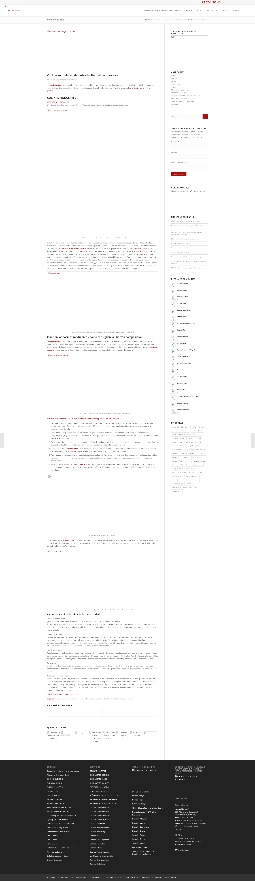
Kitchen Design (138, 795)
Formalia (175, 465)
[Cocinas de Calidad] (150, 738)
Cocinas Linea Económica (100, 827)
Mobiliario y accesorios (180, 90)
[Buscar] (247, 10)
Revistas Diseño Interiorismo (65, 80)
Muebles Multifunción (180, 92)
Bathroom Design (139, 804)
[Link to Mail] (248, 2)
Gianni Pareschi (186, 465)
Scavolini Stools (138, 839)
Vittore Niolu (176, 491)
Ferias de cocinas (199, 461)
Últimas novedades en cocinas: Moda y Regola (185, 221)
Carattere (201, 427)
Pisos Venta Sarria (54, 852)
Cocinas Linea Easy (97, 831)
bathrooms (185, 427)
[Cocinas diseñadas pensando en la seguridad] (123, 738)
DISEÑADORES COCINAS (99, 775)
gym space (198, 465)
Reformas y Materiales (180, 98)
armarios (175, 427)
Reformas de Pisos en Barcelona (103, 803)
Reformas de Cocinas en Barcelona (104, 795)
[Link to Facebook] (224, 2)
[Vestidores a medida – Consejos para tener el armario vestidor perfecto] (54, 738)
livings (181, 469)
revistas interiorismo (118, 699)
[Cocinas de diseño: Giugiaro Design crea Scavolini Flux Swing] (67, 738)
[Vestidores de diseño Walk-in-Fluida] (137, 738)
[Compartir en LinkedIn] (130, 712)
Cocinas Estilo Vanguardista (101, 819)
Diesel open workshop (180, 450)
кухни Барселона (139, 847)
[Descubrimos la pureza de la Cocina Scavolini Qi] (81, 738)
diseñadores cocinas (179, 453)
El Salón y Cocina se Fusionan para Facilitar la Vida (187, 268)
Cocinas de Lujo (96, 835)
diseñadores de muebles (181, 457)
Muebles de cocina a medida (101, 856)
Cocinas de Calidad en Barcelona (60, 823)
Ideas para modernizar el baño (180, 243)
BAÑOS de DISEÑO (54, 783)
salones (181, 480)
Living (173, 87)
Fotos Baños (52, 839)
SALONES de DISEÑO (55, 787)
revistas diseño (103, 699)
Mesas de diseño (54, 791)
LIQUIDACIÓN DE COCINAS (100, 791)
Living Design (137, 800)
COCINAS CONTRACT (98, 771)
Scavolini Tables (138, 835)
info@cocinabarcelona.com (192, 820)
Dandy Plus (190, 446)
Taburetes (189, 484)
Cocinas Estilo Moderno (99, 807)
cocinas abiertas (197, 431)
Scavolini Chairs (138, 831)
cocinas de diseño (194, 438)
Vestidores (175, 104)
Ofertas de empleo (54, 860)
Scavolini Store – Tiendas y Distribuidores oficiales (143, 852)
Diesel (199, 446)
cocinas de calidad (178, 438)
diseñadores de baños (197, 453)
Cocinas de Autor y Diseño (57, 827)
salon (174, 480)
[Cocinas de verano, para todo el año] (95, 738)
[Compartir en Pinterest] (112, 712)
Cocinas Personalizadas (99, 852)
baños (194, 427)
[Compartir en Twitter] (75, 712)
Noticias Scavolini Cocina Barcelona (185, 95)
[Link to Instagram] (232, 2)
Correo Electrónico (179, 162)
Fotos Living (51, 844)
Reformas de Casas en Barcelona (103, 799)
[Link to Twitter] (228, 2)
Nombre (175, 142)
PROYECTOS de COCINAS (100, 787)
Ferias (173, 81)
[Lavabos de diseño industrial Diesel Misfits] (2, 440)
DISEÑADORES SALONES (99, 783)
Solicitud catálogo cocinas (57, 856)
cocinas (58, 699)
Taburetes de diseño (55, 799)
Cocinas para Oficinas (98, 844)
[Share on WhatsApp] (93, 712)
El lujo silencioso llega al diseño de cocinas (184, 239)
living (174, 469)
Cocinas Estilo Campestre (100, 815)
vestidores (193, 487)
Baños (173, 75)
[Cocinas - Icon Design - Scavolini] (102, 51)
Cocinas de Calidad (97, 864)
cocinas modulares (83, 699)
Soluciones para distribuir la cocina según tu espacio (187, 257)
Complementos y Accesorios (58, 831)
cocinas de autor (193, 435)
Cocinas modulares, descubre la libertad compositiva (82, 75)
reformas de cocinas (195, 472)
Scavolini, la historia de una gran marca (63, 771)
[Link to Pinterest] (240, 2)
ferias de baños (184, 461)
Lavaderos (175, 84)
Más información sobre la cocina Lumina (63, 694)
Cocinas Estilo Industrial (99, 811)
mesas (188, 469)
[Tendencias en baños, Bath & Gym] (109, 738)
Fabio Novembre (199, 457)
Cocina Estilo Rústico (98, 823)
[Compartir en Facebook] (56, 712)
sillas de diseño (177, 484)
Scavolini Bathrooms (140, 827)
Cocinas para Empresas (99, 839)
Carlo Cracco (176, 431)
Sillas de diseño (53, 795)
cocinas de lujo (177, 442)
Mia (194, 469)
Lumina (93, 699)
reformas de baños (179, 472)
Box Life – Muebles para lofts (59, 811)
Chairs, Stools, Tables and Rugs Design (147, 808)
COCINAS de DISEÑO (55, 779)
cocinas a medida (68, 699)
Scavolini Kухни (138, 843)
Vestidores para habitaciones (59, 807)
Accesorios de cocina (55, 803)
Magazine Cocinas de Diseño (59, 775)
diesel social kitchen (198, 450)
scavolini (130, 699)
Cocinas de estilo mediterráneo (180, 248)
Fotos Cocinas (52, 835)
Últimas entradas (55, 19)
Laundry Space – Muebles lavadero (61, 815)
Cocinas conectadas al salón (180, 252)
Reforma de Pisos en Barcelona (60, 848)
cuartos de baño (178, 446)
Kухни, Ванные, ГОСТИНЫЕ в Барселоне (144, 813)
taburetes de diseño (179, 487)
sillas (196, 480)
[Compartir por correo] (148, 712)
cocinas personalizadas (194, 442)
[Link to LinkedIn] (244, 2)
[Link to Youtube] (236, 2)
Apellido (175, 152)
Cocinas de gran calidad (99, 860)
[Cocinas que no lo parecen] (253, 440)
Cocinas (52, 80)
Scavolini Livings (138, 823)
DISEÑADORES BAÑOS (98, 779)
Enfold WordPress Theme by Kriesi (87, 877)
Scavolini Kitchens (139, 819)
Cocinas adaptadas (97, 848)
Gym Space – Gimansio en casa (60, 819)
